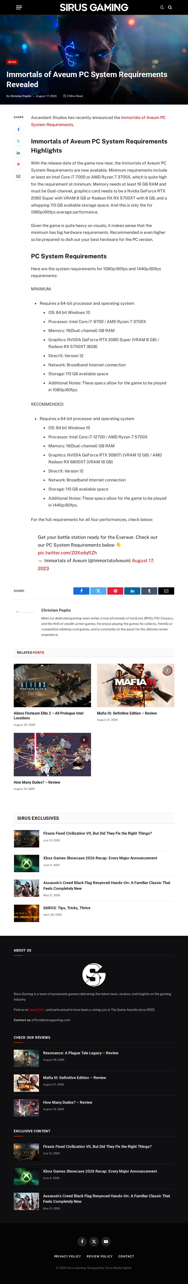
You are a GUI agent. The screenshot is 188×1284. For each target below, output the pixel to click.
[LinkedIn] (18, 152)
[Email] (18, 176)
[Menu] (19, 7)
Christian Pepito (20, 96)
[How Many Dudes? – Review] (52, 754)
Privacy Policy (67, 1256)
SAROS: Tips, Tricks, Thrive (66, 908)
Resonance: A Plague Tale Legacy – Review (81, 1053)
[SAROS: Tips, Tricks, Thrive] (26, 913)
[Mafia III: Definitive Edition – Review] (135, 685)
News (12, 62)
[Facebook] (18, 129)
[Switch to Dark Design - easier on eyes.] (162, 7)
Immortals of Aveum (140, 117)
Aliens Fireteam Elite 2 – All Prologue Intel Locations (48, 715)
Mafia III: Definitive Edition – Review (127, 713)
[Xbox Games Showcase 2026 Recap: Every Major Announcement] (26, 863)
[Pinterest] (18, 164)
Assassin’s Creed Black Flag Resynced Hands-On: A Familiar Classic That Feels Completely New (106, 885)
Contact (126, 1256)
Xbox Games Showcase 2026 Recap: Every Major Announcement (100, 858)
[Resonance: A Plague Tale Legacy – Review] (26, 1058)
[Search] (169, 7)
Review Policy (100, 1256)
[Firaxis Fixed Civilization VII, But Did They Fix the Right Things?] (26, 838)
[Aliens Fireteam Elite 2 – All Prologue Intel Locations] (52, 685)
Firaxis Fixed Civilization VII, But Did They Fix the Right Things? (97, 833)
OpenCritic (37, 1010)
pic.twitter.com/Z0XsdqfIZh (67, 553)
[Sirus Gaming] (94, 7)
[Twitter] (18, 141)
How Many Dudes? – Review (37, 782)
